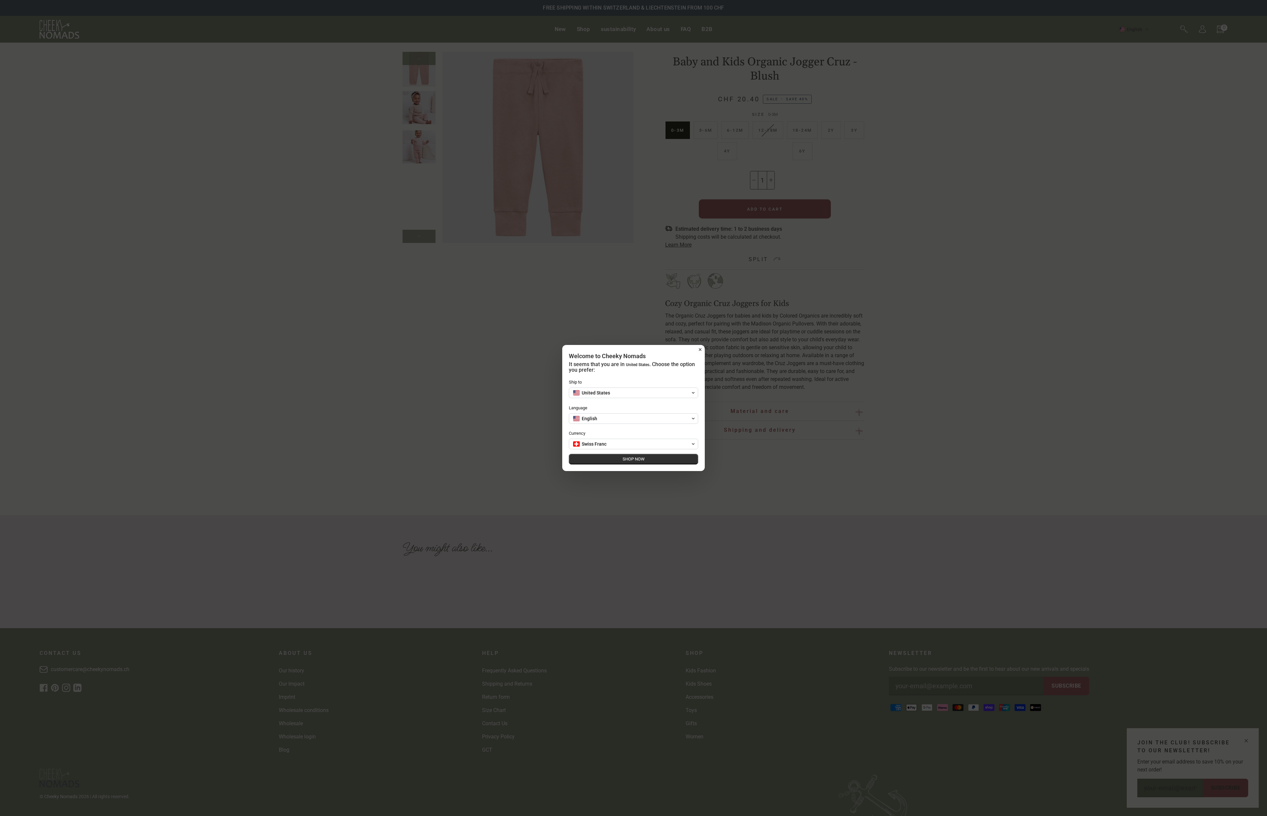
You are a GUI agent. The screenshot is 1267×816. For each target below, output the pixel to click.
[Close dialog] (700, 349)
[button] (633, 393)
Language (578, 407)
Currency (577, 433)
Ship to (575, 382)
